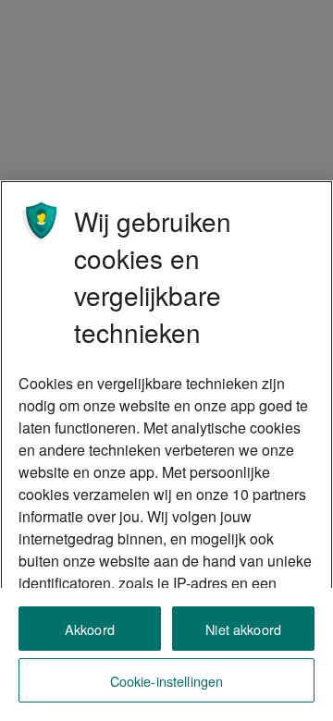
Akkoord (90, 629)
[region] (166, 450)
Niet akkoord (243, 629)
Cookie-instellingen (167, 680)
